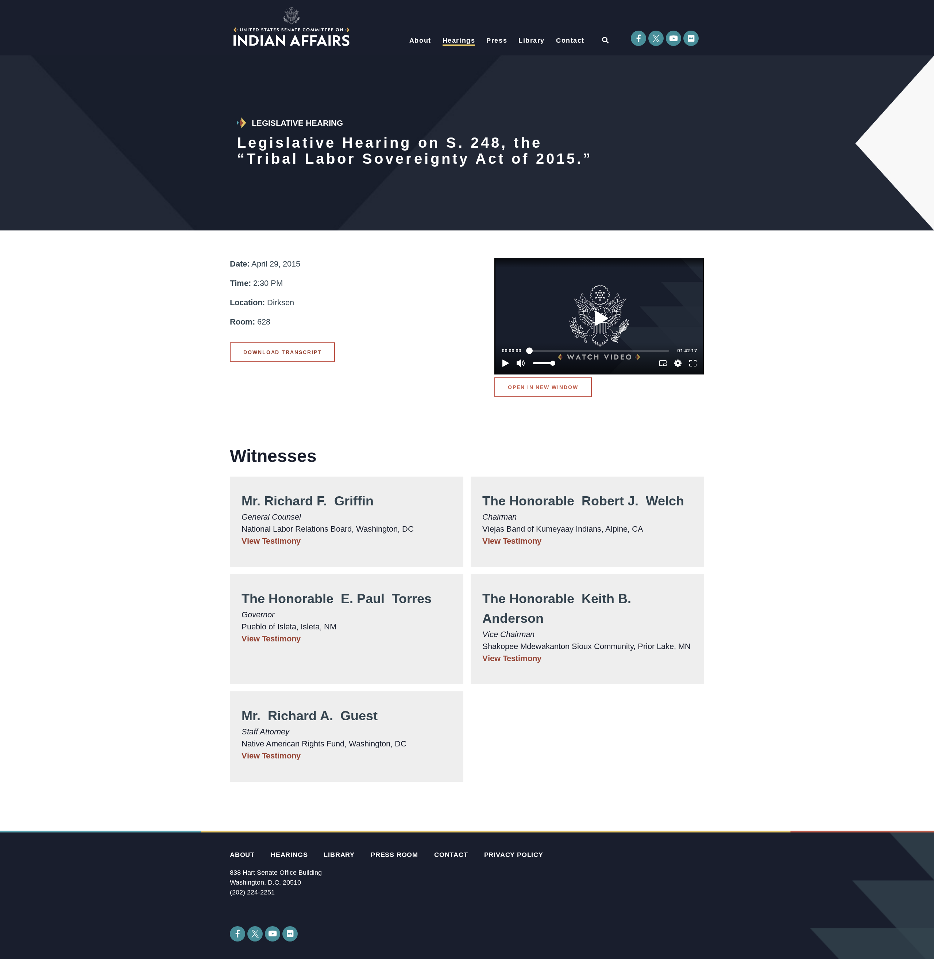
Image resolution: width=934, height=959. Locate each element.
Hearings (459, 40)
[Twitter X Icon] (656, 38)
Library (531, 40)
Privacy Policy (513, 854)
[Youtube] (673, 38)
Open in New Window (543, 387)
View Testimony (271, 540)
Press (496, 40)
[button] (605, 40)
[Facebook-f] (638, 38)
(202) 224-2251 (252, 892)
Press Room (394, 854)
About (420, 40)
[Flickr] (691, 38)
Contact (570, 40)
